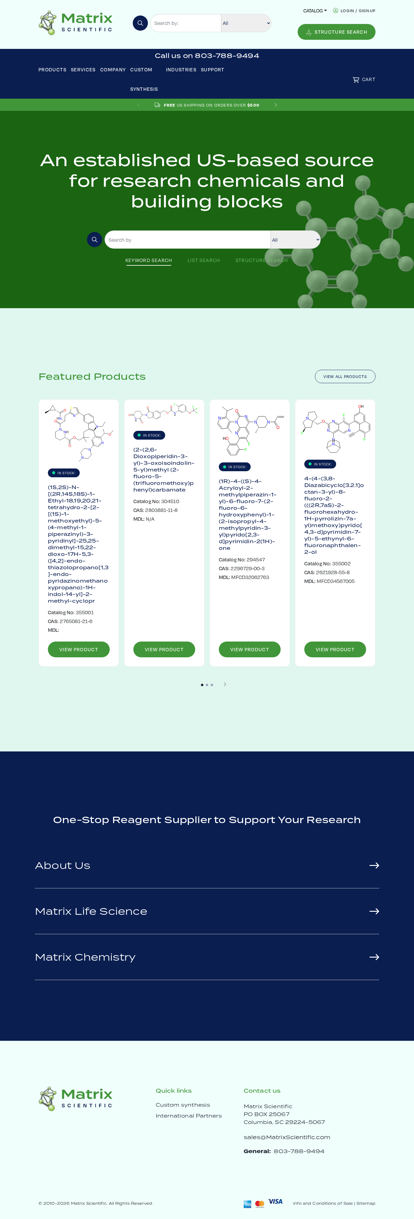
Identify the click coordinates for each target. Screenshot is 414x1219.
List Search (204, 260)
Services (83, 69)
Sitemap (366, 1203)
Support (213, 69)
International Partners (189, 1115)
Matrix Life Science (91, 911)
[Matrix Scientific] (75, 22)
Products (52, 69)
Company (113, 69)
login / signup (358, 10)
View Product (78, 649)
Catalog (313, 10)
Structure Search (341, 32)
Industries (181, 69)
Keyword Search (148, 260)
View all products (345, 376)
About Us (63, 865)
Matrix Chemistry (85, 957)
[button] (276, 105)
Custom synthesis (183, 1105)
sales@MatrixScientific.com (287, 1137)
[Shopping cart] (356, 80)
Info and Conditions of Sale (323, 1203)
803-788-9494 (299, 1151)
